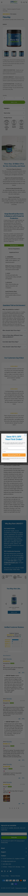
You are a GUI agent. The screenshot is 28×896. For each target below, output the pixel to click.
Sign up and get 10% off (14, 455)
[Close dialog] (25, 435)
